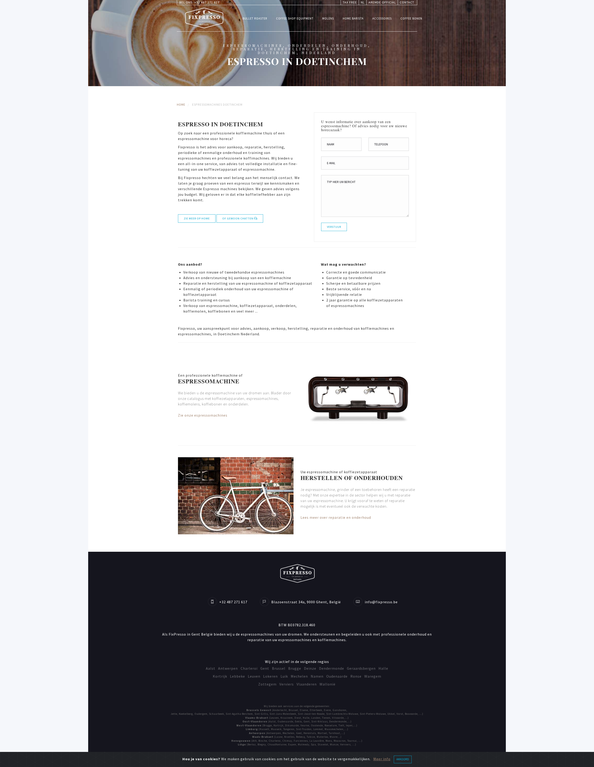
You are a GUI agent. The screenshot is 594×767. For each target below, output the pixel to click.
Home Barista (353, 18)
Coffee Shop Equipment (294, 18)
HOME (181, 105)
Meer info (382, 759)
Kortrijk (220, 676)
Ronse (356, 676)
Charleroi (249, 668)
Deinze (310, 668)
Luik (284, 676)
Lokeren (270, 676)
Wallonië (328, 684)
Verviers (286, 684)
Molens (328, 18)
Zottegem (267, 684)
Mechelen (299, 676)
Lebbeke (237, 676)
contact (407, 2)
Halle (383, 668)
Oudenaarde (337, 676)
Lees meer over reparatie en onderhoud (335, 517)
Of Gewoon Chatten (238, 218)
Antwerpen (228, 668)
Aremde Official (382, 2)
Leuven (254, 676)
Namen (317, 676)
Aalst (210, 668)
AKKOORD (402, 759)
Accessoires (382, 18)
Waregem (372, 676)
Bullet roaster (255, 18)
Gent (264, 668)
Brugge (294, 668)
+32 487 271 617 (207, 2)
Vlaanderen (307, 684)
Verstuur (334, 226)
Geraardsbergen (361, 668)
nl (363, 2)
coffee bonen (411, 18)
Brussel (278, 668)
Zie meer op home (197, 218)
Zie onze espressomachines (202, 415)
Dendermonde (331, 668)
